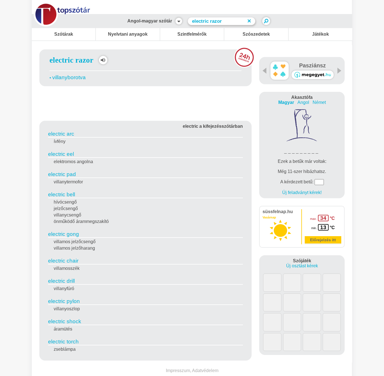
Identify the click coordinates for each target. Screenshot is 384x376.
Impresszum (178, 370)
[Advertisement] (145, 102)
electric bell (61, 194)
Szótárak (63, 34)
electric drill (61, 281)
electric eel (61, 154)
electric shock (64, 321)
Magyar (286, 102)
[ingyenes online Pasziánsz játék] (279, 70)
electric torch (63, 342)
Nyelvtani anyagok (128, 34)
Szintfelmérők (192, 34)
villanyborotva (69, 77)
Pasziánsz (312, 65)
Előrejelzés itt (323, 240)
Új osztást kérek (302, 265)
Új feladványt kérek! (302, 192)
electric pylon (64, 301)
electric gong (63, 234)
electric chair (63, 261)
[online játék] (313, 74)
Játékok (320, 34)
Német (319, 102)
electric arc (61, 134)
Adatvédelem (205, 370)
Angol (303, 102)
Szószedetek (256, 34)
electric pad (62, 174)
